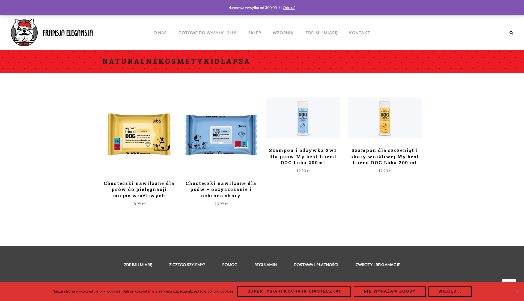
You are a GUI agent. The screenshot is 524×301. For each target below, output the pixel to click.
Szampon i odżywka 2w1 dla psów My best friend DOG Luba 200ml (303, 156)
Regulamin (265, 264)
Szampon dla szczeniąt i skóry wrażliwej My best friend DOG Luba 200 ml (384, 156)
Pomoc (229, 264)
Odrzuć (289, 7)
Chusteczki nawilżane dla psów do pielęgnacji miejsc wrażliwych (139, 189)
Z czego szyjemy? (187, 264)
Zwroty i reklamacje (378, 264)
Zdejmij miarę (138, 264)
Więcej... (450, 291)
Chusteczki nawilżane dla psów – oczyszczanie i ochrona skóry (221, 189)
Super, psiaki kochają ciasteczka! (294, 291)
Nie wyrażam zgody (390, 291)
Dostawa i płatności (316, 264)
